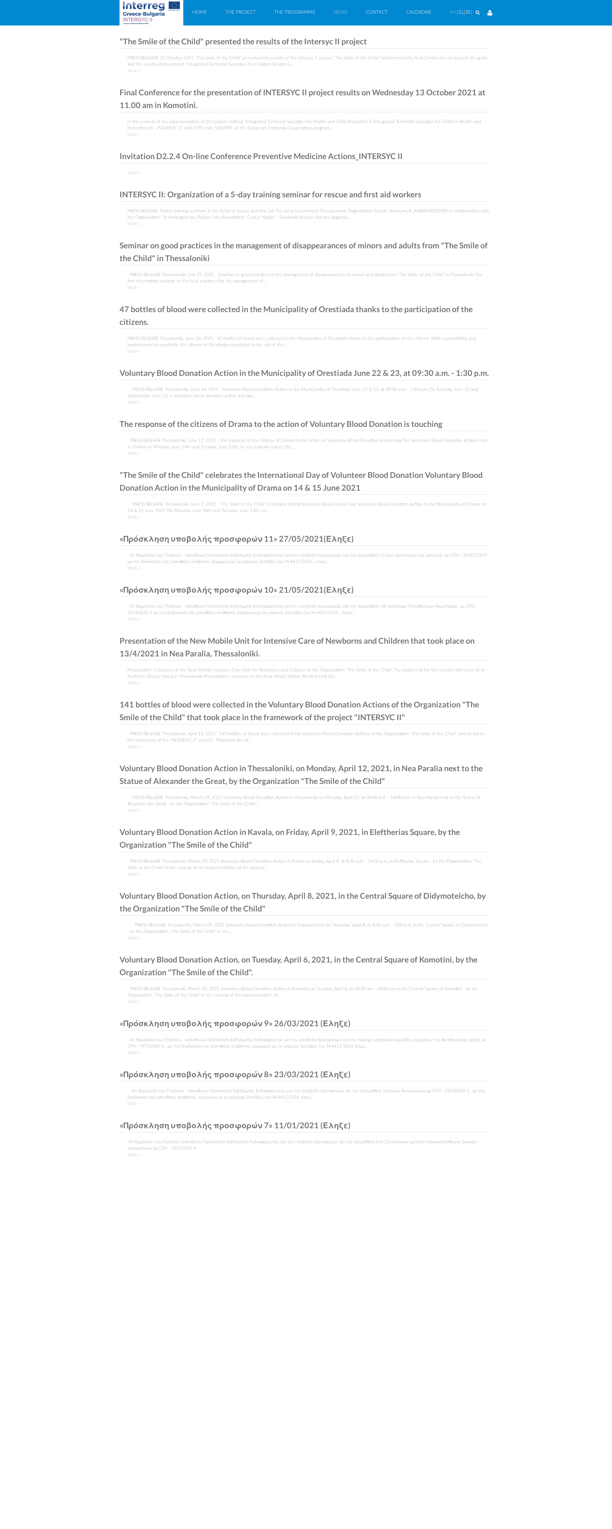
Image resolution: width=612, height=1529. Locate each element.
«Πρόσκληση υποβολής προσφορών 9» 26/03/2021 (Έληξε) (235, 1023)
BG (469, 12)
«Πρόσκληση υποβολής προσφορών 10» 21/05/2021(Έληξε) (237, 589)
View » (133, 71)
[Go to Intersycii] (151, 13)
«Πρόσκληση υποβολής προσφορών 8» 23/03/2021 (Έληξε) (235, 1074)
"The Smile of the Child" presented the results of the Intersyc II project (243, 41)
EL (461, 12)
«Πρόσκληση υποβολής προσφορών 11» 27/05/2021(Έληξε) (237, 538)
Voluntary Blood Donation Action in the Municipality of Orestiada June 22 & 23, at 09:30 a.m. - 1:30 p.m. (304, 372)
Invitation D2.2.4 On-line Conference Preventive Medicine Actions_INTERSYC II (261, 156)
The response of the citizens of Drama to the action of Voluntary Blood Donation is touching (281, 423)
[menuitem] (200, 12)
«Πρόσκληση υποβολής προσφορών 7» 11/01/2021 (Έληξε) (235, 1125)
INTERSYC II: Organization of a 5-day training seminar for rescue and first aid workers (270, 194)
